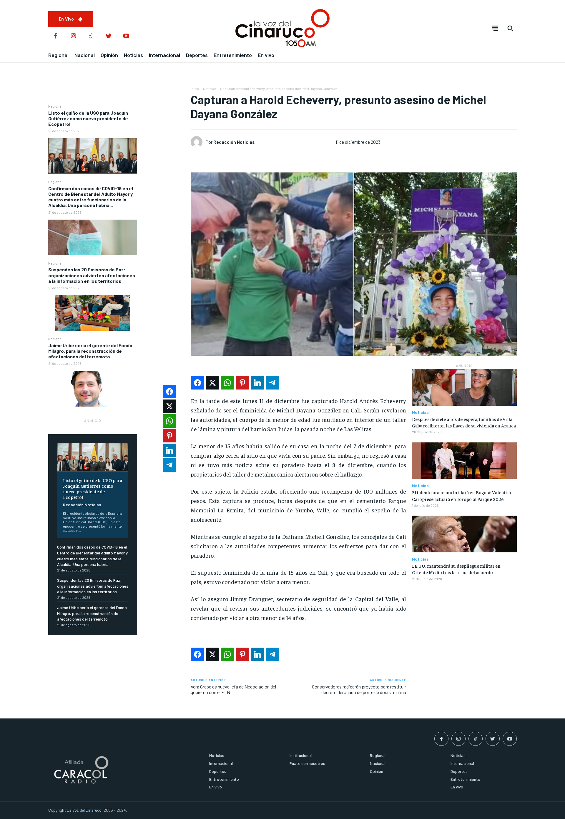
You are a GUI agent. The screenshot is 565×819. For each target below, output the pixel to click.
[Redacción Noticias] (198, 142)
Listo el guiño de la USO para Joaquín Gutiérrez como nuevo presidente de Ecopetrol (88, 118)
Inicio (195, 88)
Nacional (55, 106)
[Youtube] (126, 36)
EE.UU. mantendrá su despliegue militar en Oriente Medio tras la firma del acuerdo (456, 569)
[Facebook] (55, 36)
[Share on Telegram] (272, 383)
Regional (55, 182)
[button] (510, 28)
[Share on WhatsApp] (227, 383)
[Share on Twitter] (212, 383)
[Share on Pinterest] (242, 383)
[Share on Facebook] (197, 383)
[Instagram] (73, 36)
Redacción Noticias (82, 504)
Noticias (209, 88)
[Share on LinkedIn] (257, 383)
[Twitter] (108, 36)
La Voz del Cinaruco (84, 810)
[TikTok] (91, 36)
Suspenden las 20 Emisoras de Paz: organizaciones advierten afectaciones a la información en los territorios (91, 275)
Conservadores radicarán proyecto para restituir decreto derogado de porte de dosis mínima (359, 689)
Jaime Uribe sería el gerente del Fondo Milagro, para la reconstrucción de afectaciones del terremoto (90, 350)
